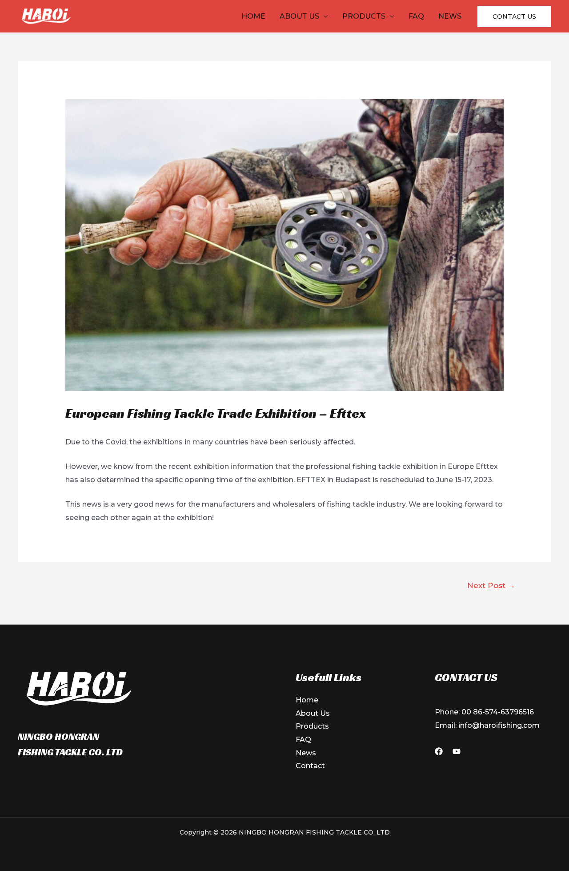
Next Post (491, 585)
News (449, 16)
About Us (299, 16)
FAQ (416, 16)
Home (253, 16)
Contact (310, 766)
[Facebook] (439, 751)
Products (363, 16)
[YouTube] (457, 751)
